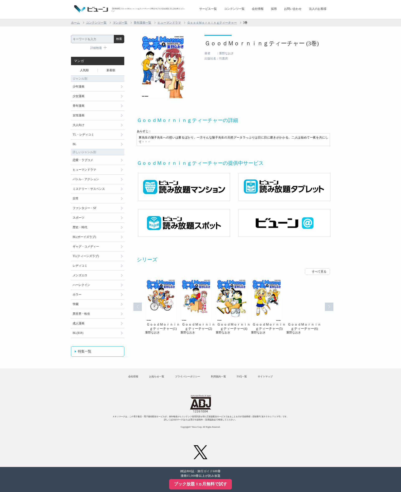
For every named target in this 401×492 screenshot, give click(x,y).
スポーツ (78, 217)
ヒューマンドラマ (169, 22)
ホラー (77, 294)
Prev (137, 307)
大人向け (78, 125)
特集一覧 (84, 351)
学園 (76, 304)
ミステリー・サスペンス (89, 188)
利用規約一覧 (218, 376)
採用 (274, 8)
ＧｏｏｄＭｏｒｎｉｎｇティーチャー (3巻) (261, 43)
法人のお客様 (317, 8)
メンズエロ (80, 275)
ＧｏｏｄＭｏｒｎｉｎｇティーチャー (212, 22)
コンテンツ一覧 (234, 8)
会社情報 (258, 8)
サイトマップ (265, 376)
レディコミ (80, 265)
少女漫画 (78, 96)
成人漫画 (78, 323)
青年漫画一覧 (142, 22)
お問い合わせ (293, 8)
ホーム (75, 22)
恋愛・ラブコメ (83, 160)
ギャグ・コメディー (86, 246)
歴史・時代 (80, 227)
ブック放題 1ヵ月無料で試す (200, 484)
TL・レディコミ (83, 134)
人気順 (84, 70)
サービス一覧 (208, 8)
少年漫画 (78, 86)
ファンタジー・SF (84, 208)
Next (329, 307)
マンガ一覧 (120, 22)
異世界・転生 (81, 313)
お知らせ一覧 (156, 376)
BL (74, 144)
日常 (76, 198)
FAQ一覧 (242, 376)
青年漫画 (78, 105)
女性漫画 (78, 115)
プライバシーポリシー (187, 376)
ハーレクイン (81, 285)
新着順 (111, 70)
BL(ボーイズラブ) (84, 236)
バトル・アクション (86, 179)
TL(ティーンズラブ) (86, 256)
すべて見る (319, 271)
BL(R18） (79, 333)
